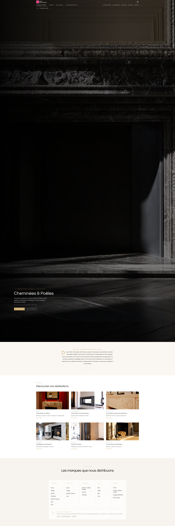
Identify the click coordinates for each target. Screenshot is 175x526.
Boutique (123, 5)
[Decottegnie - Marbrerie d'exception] (42, 1)
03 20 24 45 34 (31, 308)
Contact (136, 5)
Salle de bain (59, 5)
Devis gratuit (19, 308)
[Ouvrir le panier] (137, 2)
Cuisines (51, 5)
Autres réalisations (71, 5)
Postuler (130, 5)
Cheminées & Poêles (41, 5)
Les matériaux (116, 5)
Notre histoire (107, 5)
